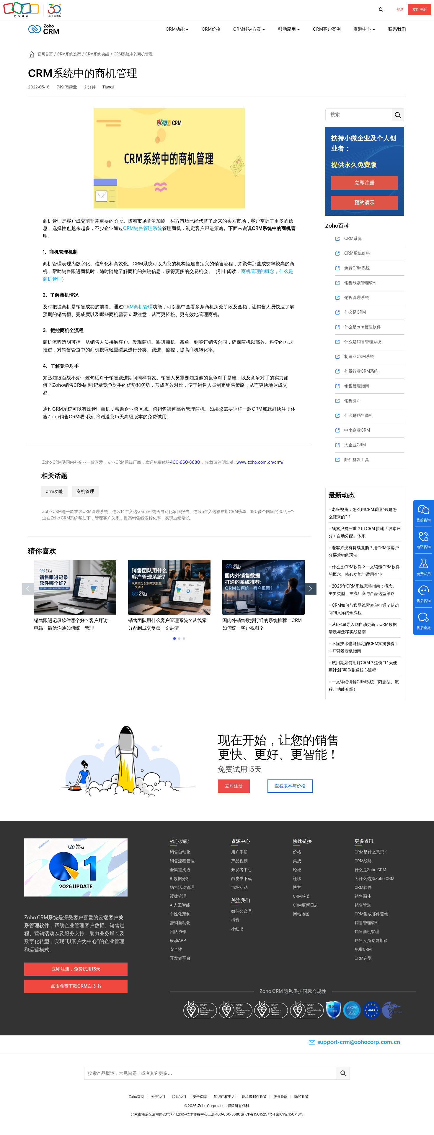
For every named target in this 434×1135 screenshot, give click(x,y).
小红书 (237, 929)
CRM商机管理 (138, 307)
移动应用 (287, 29)
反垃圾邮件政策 (254, 1096)
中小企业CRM (357, 430)
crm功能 (54, 491)
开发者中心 (241, 869)
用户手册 (239, 852)
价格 (297, 852)
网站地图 (301, 914)
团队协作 (178, 931)
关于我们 (158, 1096)
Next (310, 589)
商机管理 (85, 491)
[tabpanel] (75, 596)
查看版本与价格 (290, 785)
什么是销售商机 (358, 415)
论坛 (297, 869)
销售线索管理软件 (360, 282)
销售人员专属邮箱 (371, 940)
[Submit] (343, 1073)
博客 (297, 887)
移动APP (178, 940)
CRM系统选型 (69, 54)
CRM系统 (353, 238)
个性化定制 (180, 914)
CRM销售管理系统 (142, 228)
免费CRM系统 (357, 268)
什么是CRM (355, 312)
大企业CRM (355, 445)
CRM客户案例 (327, 29)
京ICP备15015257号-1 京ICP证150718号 (272, 1114)
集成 (297, 860)
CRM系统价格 (357, 253)
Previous (28, 589)
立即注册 (419, 9)
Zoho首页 (136, 1096)
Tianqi (108, 87)
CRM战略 (363, 860)
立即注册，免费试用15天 (76, 968)
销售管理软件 (367, 922)
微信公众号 (241, 911)
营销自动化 (180, 922)
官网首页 (45, 54)
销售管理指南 (356, 386)
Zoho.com (33, 9)
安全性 (176, 949)
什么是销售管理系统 (362, 341)
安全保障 (200, 1096)
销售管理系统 (356, 297)
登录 (400, 9)
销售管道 (363, 905)
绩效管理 (178, 896)
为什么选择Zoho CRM (374, 878)
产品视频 (239, 860)
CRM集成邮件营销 (371, 914)
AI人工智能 (180, 905)
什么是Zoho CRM (370, 869)
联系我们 (397, 29)
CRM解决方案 (247, 29)
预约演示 (365, 202)
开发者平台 (180, 958)
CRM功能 (175, 29)
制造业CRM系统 (359, 356)
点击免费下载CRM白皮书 (76, 985)
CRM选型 (363, 958)
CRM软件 (363, 887)
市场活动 (239, 887)
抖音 (235, 920)
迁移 (297, 878)
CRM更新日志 (305, 905)
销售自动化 (180, 852)
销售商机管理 (367, 931)
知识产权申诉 (224, 1096)
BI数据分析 (180, 878)
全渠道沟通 (180, 869)
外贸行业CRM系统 (361, 371)
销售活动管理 (182, 887)
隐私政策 (301, 1096)
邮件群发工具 (356, 459)
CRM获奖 (301, 896)
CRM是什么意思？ (371, 852)
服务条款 (280, 1096)
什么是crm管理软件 (362, 327)
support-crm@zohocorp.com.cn (358, 1042)
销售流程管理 (182, 860)
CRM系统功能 (97, 54)
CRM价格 (211, 29)
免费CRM (363, 949)
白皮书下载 (241, 878)
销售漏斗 (352, 400)
